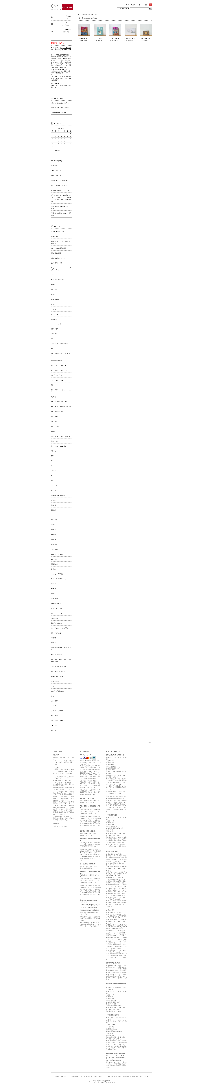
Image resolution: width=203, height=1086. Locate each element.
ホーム (57, 1076)
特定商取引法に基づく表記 (131, 1076)
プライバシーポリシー (86, 1076)
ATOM (146, 1076)
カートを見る (146, 5)
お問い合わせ (74, 1076)
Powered (91, 1082)
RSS (141, 1076)
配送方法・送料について (115, 1076)
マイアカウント (132, 5)
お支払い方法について (100, 1076)
